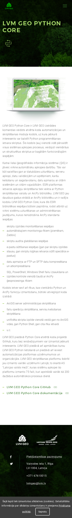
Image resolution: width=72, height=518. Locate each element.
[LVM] (47, 444)
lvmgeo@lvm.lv (36, 483)
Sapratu (42, 511)
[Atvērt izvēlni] (65, 6)
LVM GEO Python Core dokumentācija (35, 393)
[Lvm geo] (9, 6)
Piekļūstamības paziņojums (44, 456)
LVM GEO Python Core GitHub (29, 387)
